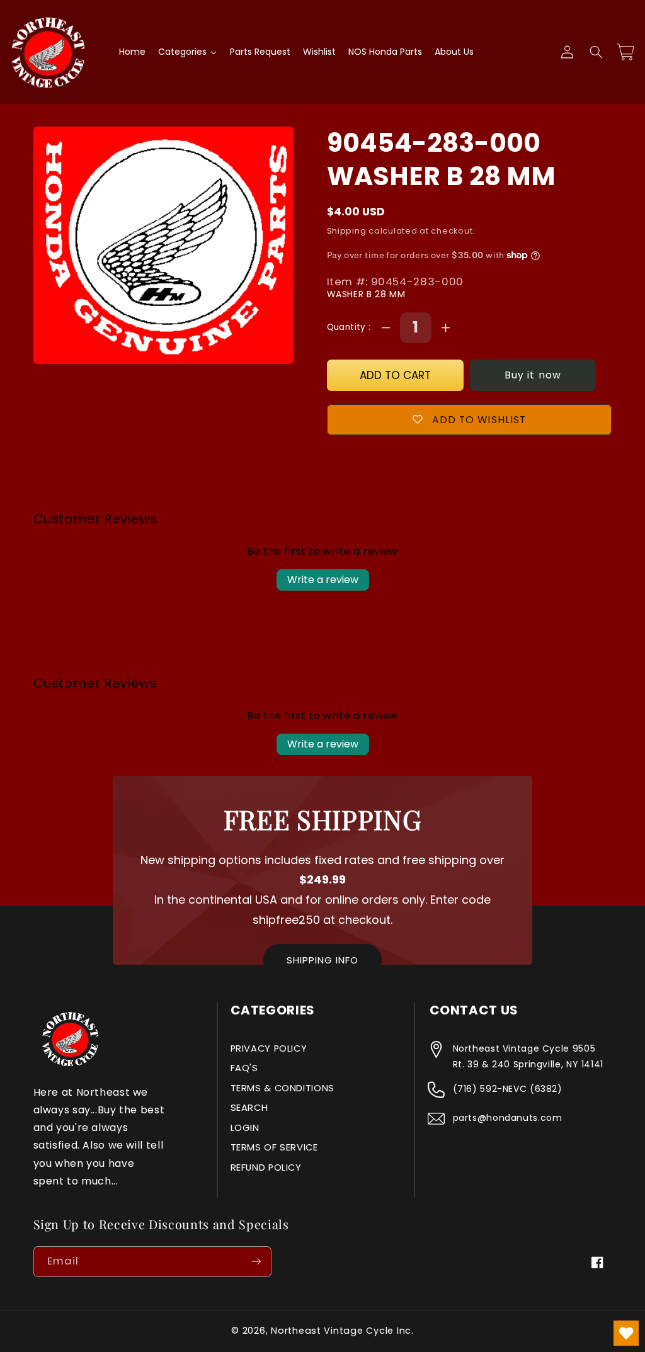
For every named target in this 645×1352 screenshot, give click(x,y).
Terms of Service (274, 1147)
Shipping (347, 230)
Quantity (348, 327)
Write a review (322, 579)
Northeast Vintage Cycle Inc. (342, 1330)
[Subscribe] (255, 1261)
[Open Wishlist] (626, 1333)
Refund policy (266, 1167)
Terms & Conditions (282, 1088)
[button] (595, 52)
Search (249, 1107)
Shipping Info (322, 960)
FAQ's (244, 1068)
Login (245, 1128)
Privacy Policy (269, 1048)
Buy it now (533, 375)
